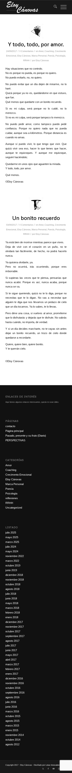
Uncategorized (13, 507)
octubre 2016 (12, 687)
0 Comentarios (26, 51)
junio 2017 (11, 650)
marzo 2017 (12, 664)
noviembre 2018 (14, 579)
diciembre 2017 (14, 621)
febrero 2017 (12, 669)
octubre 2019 (12, 565)
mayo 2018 (11, 603)
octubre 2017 (12, 631)
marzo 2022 (12, 560)
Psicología (60, 56)
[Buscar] (53, 7)
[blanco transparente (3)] (29, 7)
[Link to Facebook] (48, 768)
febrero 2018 (12, 612)
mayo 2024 (11, 551)
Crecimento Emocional (18, 474)
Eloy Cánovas (24, 56)
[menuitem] (53, 7)
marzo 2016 (12, 711)
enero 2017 (11, 673)
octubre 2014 (12, 739)
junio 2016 (11, 706)
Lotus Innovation (53, 765)
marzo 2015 (12, 725)
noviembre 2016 (14, 683)
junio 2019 (11, 570)
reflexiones (11, 498)
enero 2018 (11, 617)
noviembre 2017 (14, 626)
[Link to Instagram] (58, 768)
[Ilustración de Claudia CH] (36, 205)
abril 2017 (10, 659)
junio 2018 (11, 598)
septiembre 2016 (14, 692)
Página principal (14, 430)
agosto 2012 (12, 744)
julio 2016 (10, 701)
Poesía (51, 56)
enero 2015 (11, 730)
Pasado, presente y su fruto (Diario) (25, 435)
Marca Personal (39, 56)
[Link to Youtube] (53, 768)
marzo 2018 (12, 607)
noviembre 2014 (14, 734)
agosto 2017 (12, 640)
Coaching (49, 51)
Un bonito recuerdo (36, 218)
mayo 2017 (11, 654)
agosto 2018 (12, 589)
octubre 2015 (12, 716)
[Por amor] (36, 31)
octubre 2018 (12, 584)
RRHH (26, 60)
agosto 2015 (12, 720)
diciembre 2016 (14, 678)
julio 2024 (10, 546)
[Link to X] (43, 768)
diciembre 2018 (14, 574)
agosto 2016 (12, 697)
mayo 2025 (11, 537)
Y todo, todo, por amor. (36, 44)
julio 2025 (10, 532)
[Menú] (62, 7)
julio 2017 (10, 645)
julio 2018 (10, 593)
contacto (10, 426)
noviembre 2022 (14, 556)
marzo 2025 (12, 541)
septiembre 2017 (14, 636)
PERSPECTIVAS (15, 440)
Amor (41, 51)
